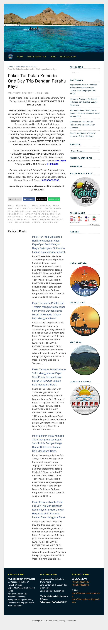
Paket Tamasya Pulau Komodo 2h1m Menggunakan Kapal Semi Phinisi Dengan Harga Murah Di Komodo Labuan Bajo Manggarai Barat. (49, 377)
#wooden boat (51, 222)
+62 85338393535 (80, 582)
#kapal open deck (41, 206)
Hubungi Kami (68, 56)
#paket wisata (15, 217)
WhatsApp (55, 199)
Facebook (29, 199)
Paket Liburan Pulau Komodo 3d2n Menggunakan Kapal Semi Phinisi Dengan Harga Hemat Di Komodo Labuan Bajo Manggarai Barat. (48, 443)
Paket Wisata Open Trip (25, 66)
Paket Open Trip (37, 56)
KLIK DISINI (60, 160)
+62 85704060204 (80, 585)
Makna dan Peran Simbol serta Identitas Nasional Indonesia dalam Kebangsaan (85, 113)
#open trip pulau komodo (28, 208)
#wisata (36, 222)
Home (20, 56)
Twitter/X (42, 199)
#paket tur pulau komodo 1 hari (43, 214)
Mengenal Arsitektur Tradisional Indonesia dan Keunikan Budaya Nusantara (83, 102)
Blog (53, 56)
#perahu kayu (22, 222)
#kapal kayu (22, 206)
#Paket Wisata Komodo (37, 217)
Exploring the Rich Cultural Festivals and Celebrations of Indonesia (82, 125)
